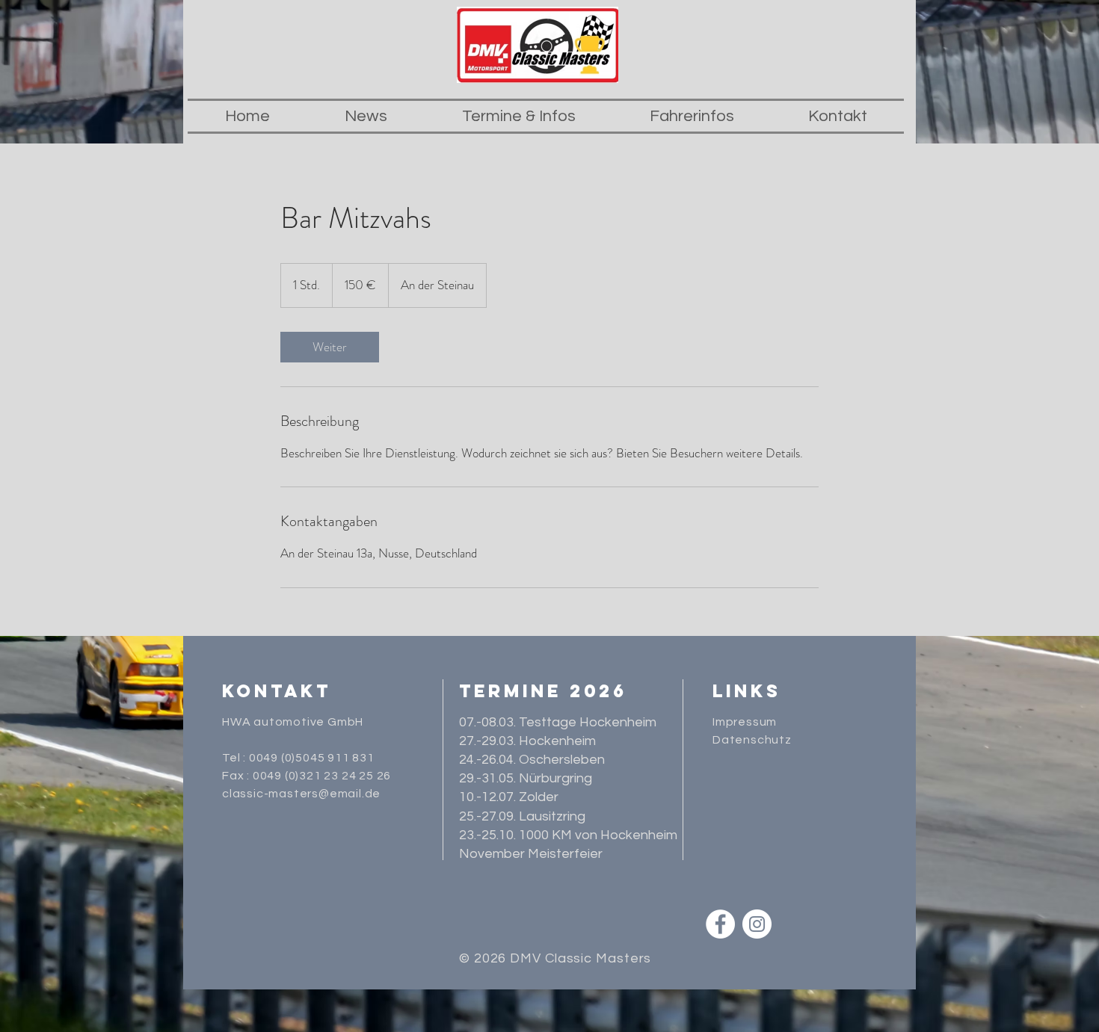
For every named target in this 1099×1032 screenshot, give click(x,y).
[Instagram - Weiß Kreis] (757, 924)
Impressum (744, 722)
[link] (329, 347)
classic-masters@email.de (301, 794)
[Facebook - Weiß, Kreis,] (720, 924)
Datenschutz (753, 740)
